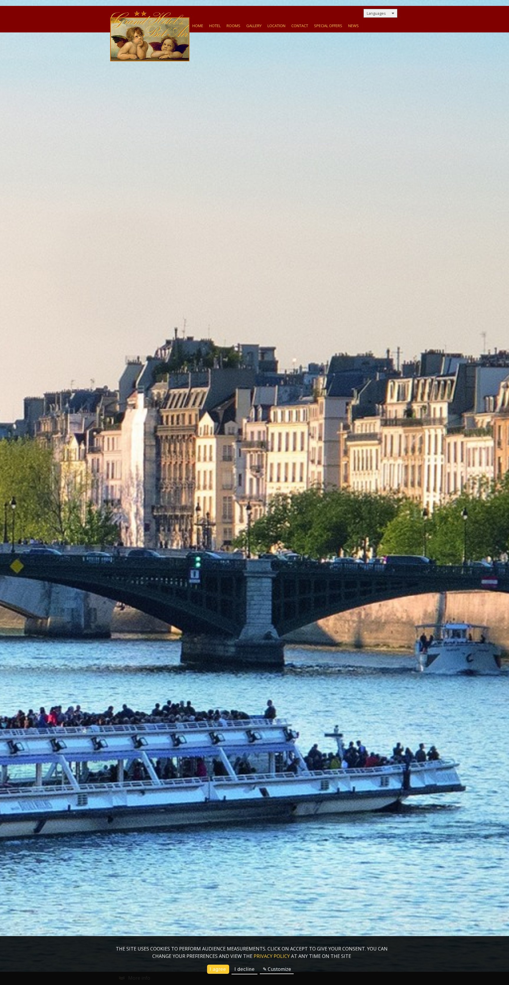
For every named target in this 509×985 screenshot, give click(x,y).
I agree (218, 969)
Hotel (215, 25)
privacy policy (272, 956)
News (353, 25)
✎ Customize (277, 969)
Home (197, 25)
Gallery (254, 25)
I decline (244, 969)
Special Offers (328, 25)
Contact (299, 25)
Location (276, 25)
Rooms (233, 25)
